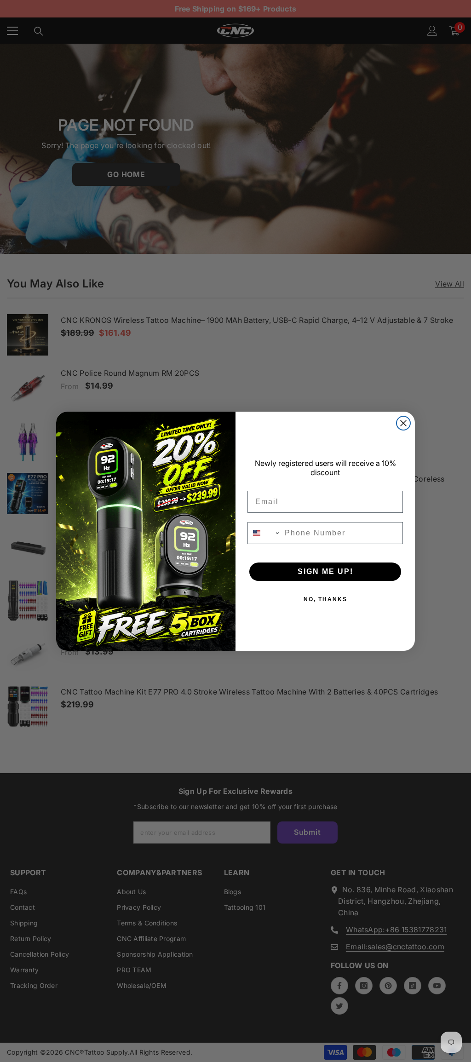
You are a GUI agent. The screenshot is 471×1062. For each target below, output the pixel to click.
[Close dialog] (403, 423)
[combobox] (264, 533)
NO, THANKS (325, 599)
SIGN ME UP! (325, 571)
